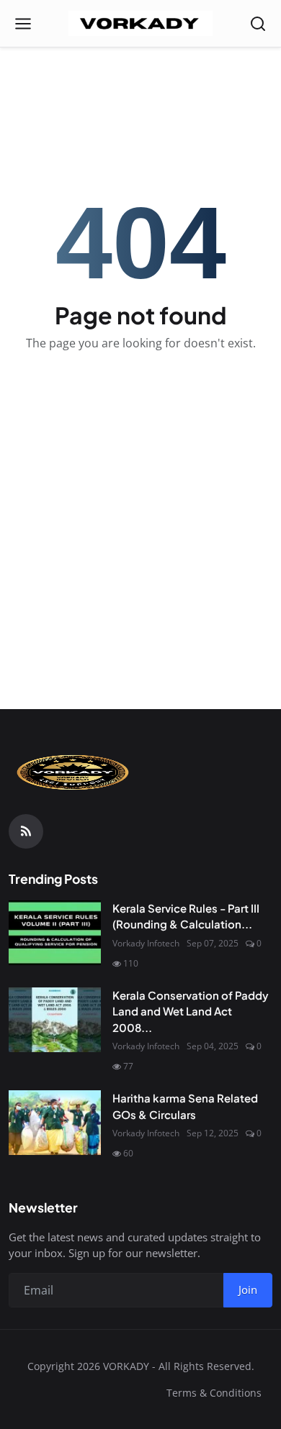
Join (247, 1289)
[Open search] (258, 23)
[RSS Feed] (26, 831)
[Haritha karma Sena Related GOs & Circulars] (55, 1122)
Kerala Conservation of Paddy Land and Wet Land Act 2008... (190, 1011)
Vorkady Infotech (145, 943)
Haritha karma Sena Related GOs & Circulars (185, 1106)
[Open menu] (23, 23)
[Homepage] (140, 23)
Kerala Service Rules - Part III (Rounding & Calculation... (185, 916)
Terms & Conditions (214, 1393)
